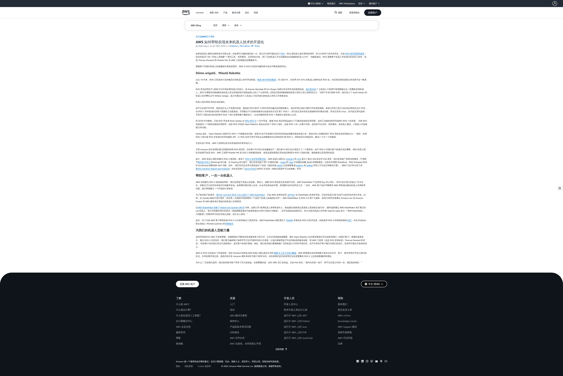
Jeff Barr (291, 194)
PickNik (289, 220)
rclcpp (283, 162)
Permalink (244, 46)
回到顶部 (280, 349)
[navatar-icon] (554, 3)
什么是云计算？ (184, 309)
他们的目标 (311, 89)
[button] (557, 3)
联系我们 (342, 304)
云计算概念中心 (184, 321)
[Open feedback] (559, 188)
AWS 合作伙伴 (237, 337)
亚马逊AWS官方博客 (205, 36)
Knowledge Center (347, 321)
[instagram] (367, 361)
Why (247, 121)
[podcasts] (381, 361)
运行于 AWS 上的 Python (297, 321)
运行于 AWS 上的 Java (295, 326)
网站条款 (189, 366)
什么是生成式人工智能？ (189, 315)
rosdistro (290, 159)
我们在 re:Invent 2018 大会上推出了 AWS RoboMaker (240, 194)
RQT (349, 220)
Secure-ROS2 (251, 168)
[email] (386, 361)
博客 (178, 337)
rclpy (291, 162)
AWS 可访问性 (345, 337)
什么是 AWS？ (183, 304)
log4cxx (299, 165)
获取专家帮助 (345, 332)
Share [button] (257, 46)
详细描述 (229, 223)
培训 (232, 309)
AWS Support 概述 (347, 326)
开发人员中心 (291, 304)
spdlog (309, 165)
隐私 (178, 366)
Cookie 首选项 (204, 366)
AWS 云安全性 (183, 326)
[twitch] (372, 361)
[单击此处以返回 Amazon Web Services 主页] (186, 14)
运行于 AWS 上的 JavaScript (298, 337)
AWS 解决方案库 (238, 315)
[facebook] (358, 361)
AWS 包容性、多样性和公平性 (245, 343)
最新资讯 (180, 332)
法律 (340, 343)
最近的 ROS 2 (204, 162)
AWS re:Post (344, 315)
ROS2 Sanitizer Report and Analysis (212, 168)
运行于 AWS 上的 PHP (295, 332)
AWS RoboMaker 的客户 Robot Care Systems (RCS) (221, 207)
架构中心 (234, 321)
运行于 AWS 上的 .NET (295, 315)
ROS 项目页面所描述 (354, 53)
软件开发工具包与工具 (295, 309)
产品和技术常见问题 (240, 326)
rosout (280, 165)
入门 (232, 304)
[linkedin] (362, 361)
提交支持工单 (345, 309)
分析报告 (234, 332)
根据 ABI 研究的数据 (266, 79)
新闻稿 (179, 343)
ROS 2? (253, 121)
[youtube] (376, 361)
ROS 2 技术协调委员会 (255, 159)
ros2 (299, 159)
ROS (282, 53)
